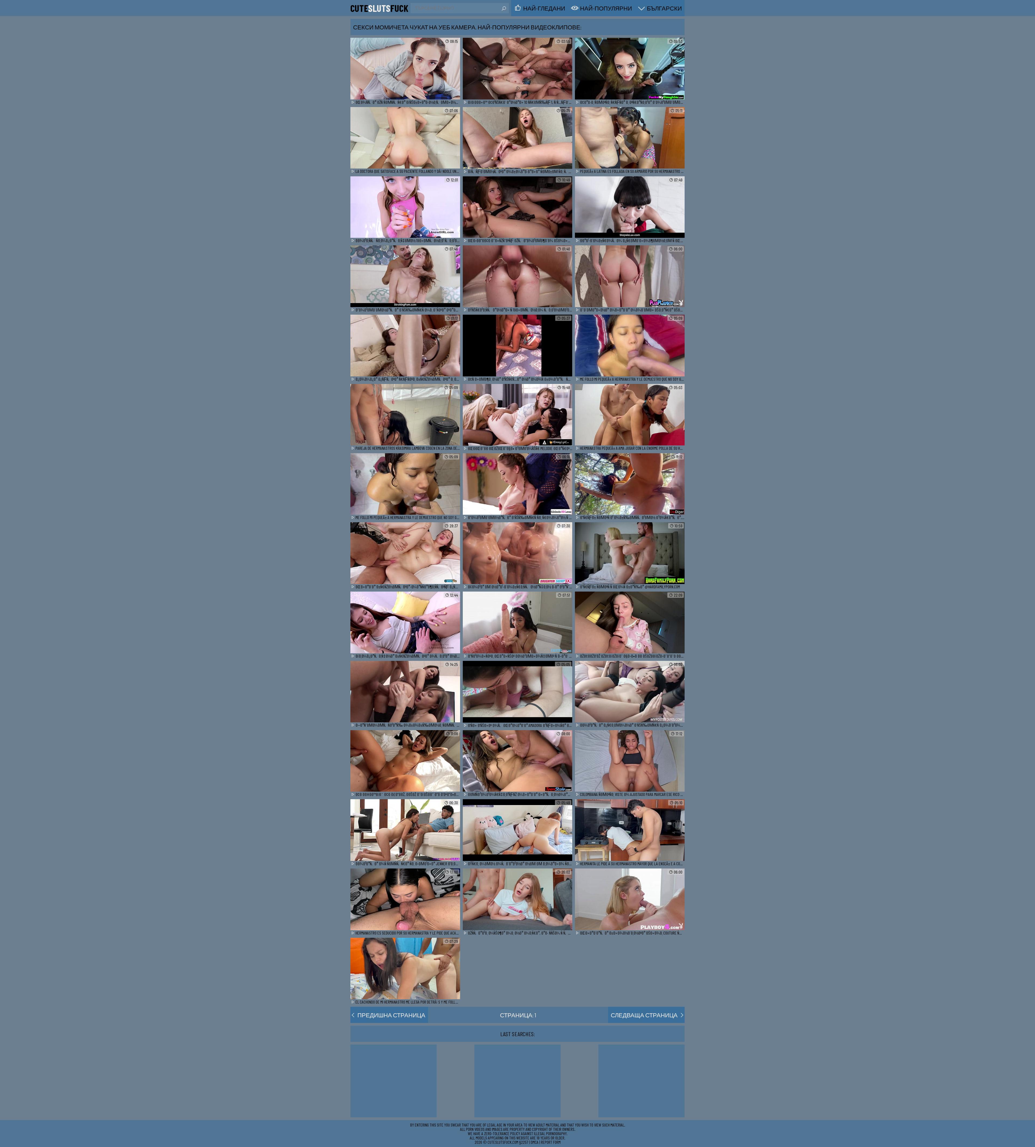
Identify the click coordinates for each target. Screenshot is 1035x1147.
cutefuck (379, 8)
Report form (551, 1142)
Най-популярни (606, 8)
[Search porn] (503, 9)
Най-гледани (544, 8)
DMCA (535, 1142)
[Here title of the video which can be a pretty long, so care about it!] (405, 69)
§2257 (523, 1142)
